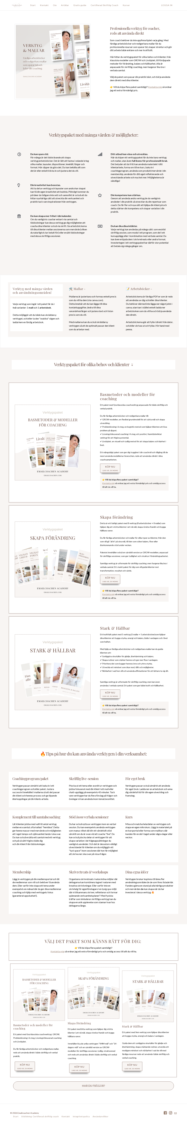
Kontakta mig (155, 87)
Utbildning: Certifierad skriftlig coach (40, 1116)
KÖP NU (110, 468)
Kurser (126, 5)
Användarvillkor (100, 1116)
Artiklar (65, 5)
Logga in (166, 5)
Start (33, 5)
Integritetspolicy (81, 1116)
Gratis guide (79, 5)
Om (55, 5)
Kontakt (44, 5)
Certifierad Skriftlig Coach (104, 5)
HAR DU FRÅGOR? (93, 1085)
